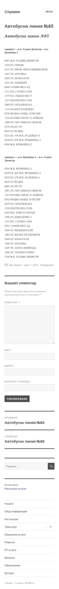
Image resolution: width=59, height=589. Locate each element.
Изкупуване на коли (15, 488)
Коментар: (12, 302)
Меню (49, 11)
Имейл (10, 365)
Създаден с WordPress (24, 582)
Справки (12, 11)
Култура (9, 573)
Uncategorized (46, 264)
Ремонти (10, 542)
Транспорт (11, 527)
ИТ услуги (10, 550)
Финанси (10, 557)
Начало (9, 503)
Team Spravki (15, 264)
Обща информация (16, 511)
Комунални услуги (15, 534)
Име (8, 350)
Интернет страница (17, 381)
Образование (12, 565)
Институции (11, 519)
